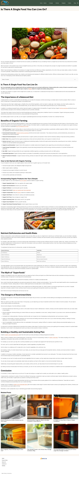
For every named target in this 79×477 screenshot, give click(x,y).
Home (41, 3)
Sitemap (3, 465)
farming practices (64, 108)
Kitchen (57, 3)
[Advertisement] (39, 19)
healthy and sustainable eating (12, 334)
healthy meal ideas (53, 337)
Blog (75, 3)
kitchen (19, 192)
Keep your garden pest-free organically (22, 190)
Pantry (45, 3)
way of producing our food (22, 126)
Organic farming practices (22, 132)
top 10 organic (23, 180)
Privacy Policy (5, 460)
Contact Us (4, 463)
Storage (51, 3)
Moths (69, 3)
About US (4, 461)
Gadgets (63, 3)
